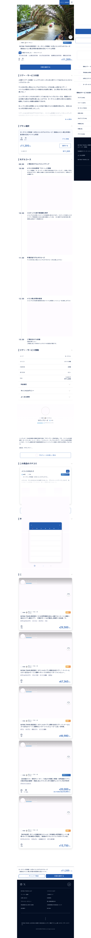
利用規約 (49, 898)
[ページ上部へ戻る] (69, 884)
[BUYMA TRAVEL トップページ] (39, 2)
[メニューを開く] (72, 2)
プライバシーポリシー (26, 901)
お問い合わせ (24, 898)
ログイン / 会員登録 (64, 2)
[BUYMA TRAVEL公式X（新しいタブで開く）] (24, 884)
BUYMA (49, 908)
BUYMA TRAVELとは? (26, 891)
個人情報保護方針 (51, 901)
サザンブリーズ (31, 581)
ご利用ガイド (50, 894)
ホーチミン (68, 356)
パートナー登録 (24, 894)
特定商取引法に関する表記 (27, 904)
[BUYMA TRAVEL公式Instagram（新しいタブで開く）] (21, 884)
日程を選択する (45, 67)
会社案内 (23, 908)
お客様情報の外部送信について (54, 904)
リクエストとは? (51, 891)
